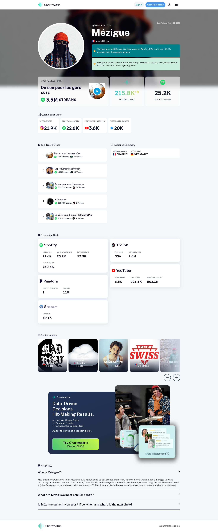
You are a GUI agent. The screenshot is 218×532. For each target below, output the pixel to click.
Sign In (139, 5)
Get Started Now (155, 5)
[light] (169, 4)
